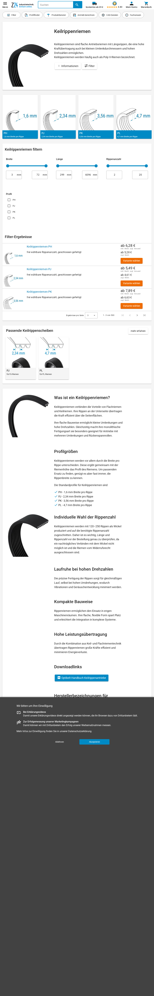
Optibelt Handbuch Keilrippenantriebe (83, 677)
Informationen (69, 66)
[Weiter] (137, 315)
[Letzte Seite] (144, 315)
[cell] (13, 254)
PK (14, 212)
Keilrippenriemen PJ (39, 269)
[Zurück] (130, 315)
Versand (137, 249)
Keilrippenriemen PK (39, 291)
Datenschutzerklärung (79, 731)
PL (14, 218)
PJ (14, 206)
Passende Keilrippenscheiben (29, 330)
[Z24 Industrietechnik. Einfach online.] (22, 5)
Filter (91, 66)
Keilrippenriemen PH (39, 246)
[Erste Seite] (122, 315)
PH (14, 200)
